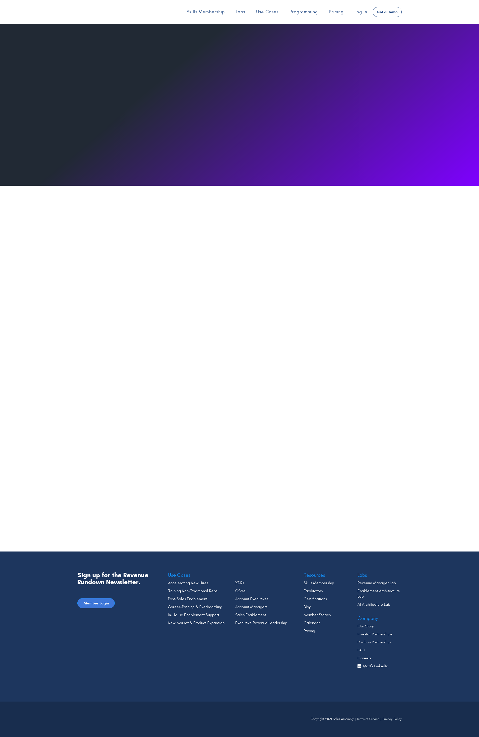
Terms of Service (368, 719)
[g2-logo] (91, 708)
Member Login (96, 603)
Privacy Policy (392, 719)
